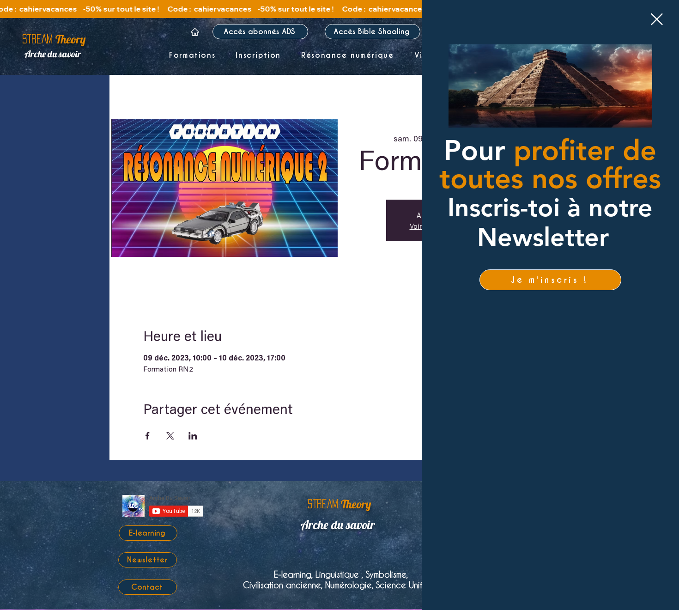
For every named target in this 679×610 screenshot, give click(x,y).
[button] (657, 19)
